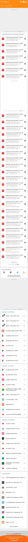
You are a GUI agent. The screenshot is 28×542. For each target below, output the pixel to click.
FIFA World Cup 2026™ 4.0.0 (12, 507)
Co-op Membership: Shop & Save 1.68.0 (15, 502)
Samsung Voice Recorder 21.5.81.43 (14, 120)
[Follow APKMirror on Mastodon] (11, 272)
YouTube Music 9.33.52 (11, 355)
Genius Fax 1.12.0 (10, 522)
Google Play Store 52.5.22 (12, 360)
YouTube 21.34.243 (10, 384)
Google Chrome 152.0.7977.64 (13, 443)
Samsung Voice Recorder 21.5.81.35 (14, 145)
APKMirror (6, 2)
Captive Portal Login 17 (11, 458)
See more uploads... (14, 526)
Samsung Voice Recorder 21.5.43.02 (14, 241)
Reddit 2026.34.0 (10, 404)
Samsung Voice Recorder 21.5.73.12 (14, 139)
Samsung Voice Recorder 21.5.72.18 (14, 164)
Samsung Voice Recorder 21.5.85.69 (14, 114)
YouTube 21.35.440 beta (11, 468)
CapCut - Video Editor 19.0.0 (12, 325)
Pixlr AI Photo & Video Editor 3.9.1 (14, 482)
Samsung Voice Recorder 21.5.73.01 (14, 126)
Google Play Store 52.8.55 (12, 350)
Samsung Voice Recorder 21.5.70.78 (14, 201)
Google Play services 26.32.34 (13, 409)
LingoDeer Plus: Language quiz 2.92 (14, 512)
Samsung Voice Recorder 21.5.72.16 (14, 176)
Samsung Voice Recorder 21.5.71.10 (14, 189)
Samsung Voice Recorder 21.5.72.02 (14, 183)
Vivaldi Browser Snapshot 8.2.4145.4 (14, 497)
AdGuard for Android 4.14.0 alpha (13, 453)
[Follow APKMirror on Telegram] (17, 272)
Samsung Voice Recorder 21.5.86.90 (14, 56)
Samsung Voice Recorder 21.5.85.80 (14, 74)
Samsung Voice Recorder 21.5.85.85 (14, 68)
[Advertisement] (14, 20)
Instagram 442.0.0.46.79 (11, 379)
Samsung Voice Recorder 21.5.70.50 (14, 228)
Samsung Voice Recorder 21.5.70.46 (14, 234)
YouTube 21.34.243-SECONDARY (13, 414)
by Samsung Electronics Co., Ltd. (13, 38)
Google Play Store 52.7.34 (12, 335)
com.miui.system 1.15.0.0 (12, 399)
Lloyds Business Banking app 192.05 (14, 517)
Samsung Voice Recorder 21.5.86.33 (14, 37)
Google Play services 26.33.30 (13, 428)
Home (2, 5)
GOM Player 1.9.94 (10, 492)
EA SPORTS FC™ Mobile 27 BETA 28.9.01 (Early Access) (13, 389)
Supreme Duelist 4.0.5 (11, 438)
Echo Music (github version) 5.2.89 (14, 330)
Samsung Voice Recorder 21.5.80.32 (14, 158)
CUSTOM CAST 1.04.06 (11, 487)
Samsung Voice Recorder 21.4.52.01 (14, 247)
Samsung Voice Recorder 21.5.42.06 (14, 255)
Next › (18, 264)
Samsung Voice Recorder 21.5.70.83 (14, 195)
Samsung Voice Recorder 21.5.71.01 (14, 209)
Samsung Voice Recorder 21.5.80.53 (14, 151)
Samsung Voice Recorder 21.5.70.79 (14, 216)
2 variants (9, 205)
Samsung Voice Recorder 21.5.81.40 (14, 133)
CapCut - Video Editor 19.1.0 (12, 321)
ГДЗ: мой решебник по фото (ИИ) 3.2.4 (15, 477)
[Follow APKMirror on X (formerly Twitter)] (4, 272)
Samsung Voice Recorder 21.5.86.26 (14, 62)
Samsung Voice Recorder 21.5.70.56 (14, 222)
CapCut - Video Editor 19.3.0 (12, 394)
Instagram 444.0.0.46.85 (11, 433)
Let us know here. (17, 533)
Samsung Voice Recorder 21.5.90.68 (14, 43)
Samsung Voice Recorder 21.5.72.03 (14, 170)
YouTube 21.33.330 (10, 448)
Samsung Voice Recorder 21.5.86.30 (14, 49)
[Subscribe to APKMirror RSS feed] (24, 272)
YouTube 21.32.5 (10, 345)
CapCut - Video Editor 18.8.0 (12, 316)
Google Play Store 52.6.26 (12, 340)
